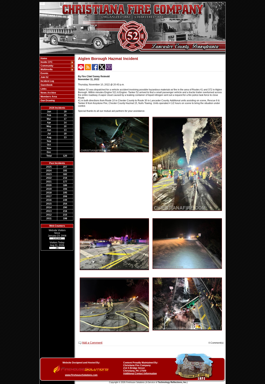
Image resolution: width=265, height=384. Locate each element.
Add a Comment (92, 342)
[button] (55, 62)
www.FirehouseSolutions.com (81, 375)
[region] (57, 79)
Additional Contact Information (140, 373)
